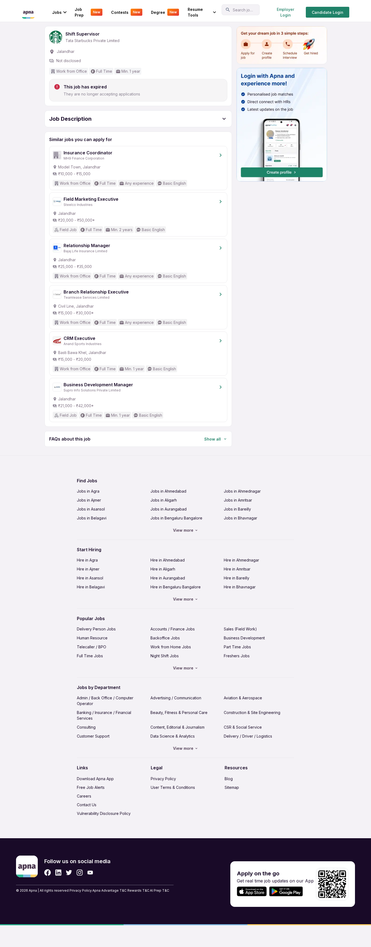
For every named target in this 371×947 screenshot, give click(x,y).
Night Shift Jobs (164, 655)
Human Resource (92, 638)
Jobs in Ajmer (89, 500)
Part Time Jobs (237, 647)
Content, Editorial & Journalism (177, 727)
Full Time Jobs (90, 655)
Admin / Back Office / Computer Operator (105, 701)
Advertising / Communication (175, 698)
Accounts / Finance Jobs (172, 629)
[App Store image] (252, 892)
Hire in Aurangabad (167, 578)
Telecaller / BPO (91, 647)
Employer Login (285, 12)
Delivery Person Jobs (96, 629)
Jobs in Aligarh (163, 500)
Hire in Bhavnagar (240, 587)
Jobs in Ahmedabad (168, 491)
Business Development (244, 638)
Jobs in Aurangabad (168, 509)
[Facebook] (47, 872)
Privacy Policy (163, 778)
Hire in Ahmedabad (167, 560)
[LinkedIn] (58, 872)
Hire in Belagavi (91, 587)
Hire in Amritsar (237, 569)
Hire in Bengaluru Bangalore (175, 587)
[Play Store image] (288, 891)
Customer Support (93, 736)
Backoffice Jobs (165, 638)
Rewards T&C (138, 890)
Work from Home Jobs (170, 647)
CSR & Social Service (243, 727)
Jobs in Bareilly (237, 509)
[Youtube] (90, 873)
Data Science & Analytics (172, 736)
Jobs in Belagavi (91, 518)
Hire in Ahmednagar (241, 560)
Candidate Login (327, 12)
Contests (125, 12)
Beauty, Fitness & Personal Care (178, 712)
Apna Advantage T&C (109, 890)
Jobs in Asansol (91, 509)
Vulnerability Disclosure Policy (104, 813)
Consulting (86, 727)
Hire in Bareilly (236, 578)
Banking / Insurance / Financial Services (104, 715)
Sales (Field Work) (240, 629)
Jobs (57, 12)
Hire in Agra (87, 560)
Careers (84, 796)
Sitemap (232, 787)
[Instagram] (80, 872)
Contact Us (86, 804)
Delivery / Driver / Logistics (248, 736)
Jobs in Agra (88, 491)
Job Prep (87, 12)
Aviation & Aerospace (243, 698)
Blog (229, 778)
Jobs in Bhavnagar (240, 518)
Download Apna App (95, 778)
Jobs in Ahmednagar (242, 491)
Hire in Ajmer (88, 569)
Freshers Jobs (237, 655)
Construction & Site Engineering (252, 712)
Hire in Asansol (90, 578)
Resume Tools (195, 12)
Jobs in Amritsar (238, 500)
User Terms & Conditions (173, 787)
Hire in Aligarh (162, 569)
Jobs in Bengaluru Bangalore (176, 518)
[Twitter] (69, 872)
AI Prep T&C (159, 890)
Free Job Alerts (91, 787)
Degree (164, 12)
